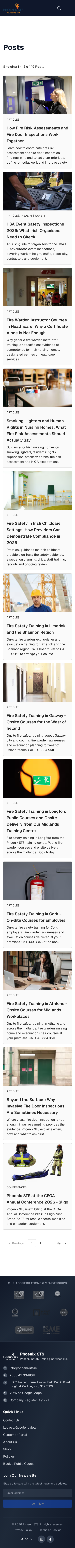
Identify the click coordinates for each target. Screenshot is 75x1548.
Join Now (37, 1503)
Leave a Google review (19, 1427)
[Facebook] (50, 1539)
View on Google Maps (26, 1393)
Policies (9, 1456)
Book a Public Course (18, 1464)
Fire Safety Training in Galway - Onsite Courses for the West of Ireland (36, 722)
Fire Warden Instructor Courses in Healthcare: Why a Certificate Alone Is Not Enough (37, 326)
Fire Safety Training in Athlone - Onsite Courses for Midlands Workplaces (37, 1010)
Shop (7, 1449)
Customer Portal (15, 1435)
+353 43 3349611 (22, 1375)
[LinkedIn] (41, 1539)
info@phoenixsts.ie (23, 1368)
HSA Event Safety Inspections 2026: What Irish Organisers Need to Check (35, 230)
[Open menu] (68, 8)
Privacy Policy (23, 1530)
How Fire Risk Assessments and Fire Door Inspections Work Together (37, 134)
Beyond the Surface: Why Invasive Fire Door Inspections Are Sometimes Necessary (35, 1106)
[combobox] (28, 1539)
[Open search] (59, 8)
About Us (10, 1442)
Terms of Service (50, 1530)
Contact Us (11, 1420)
